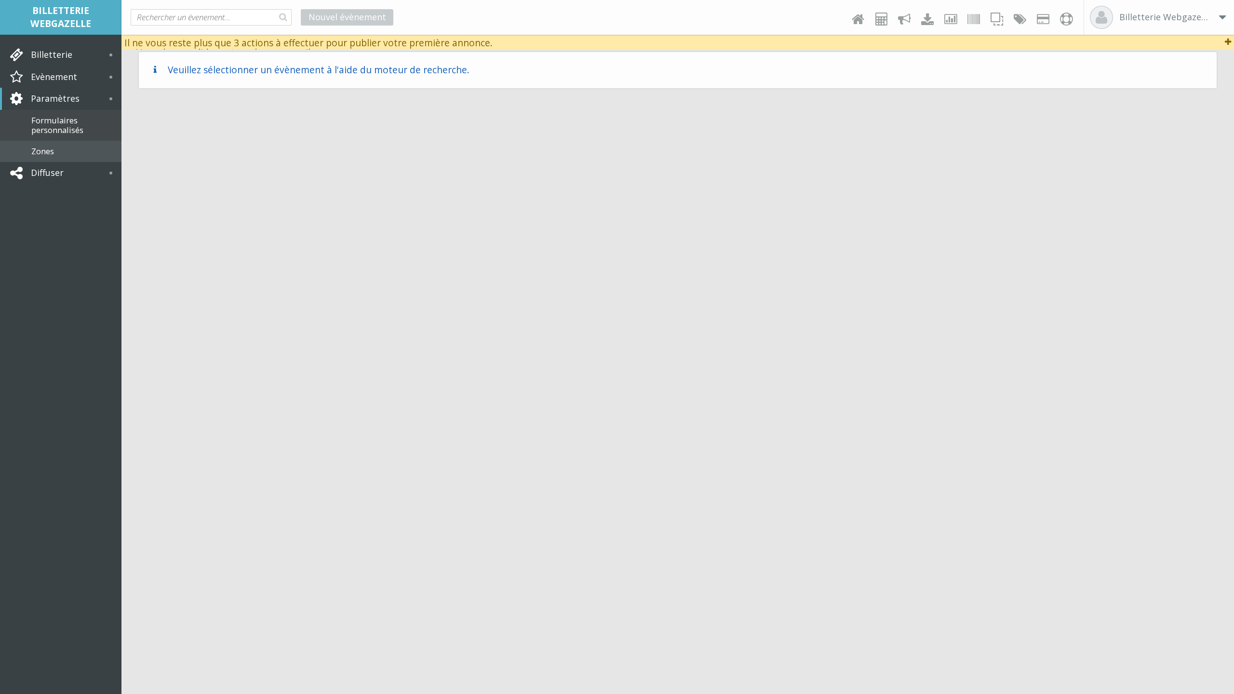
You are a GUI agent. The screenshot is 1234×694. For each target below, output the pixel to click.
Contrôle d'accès (973, 19)
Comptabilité (881, 19)
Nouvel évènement (347, 17)
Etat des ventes (950, 19)
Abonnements (1043, 19)
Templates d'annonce (996, 19)
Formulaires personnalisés (57, 125)
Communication (904, 19)
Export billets (927, 19)
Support (1066, 19)
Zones (42, 151)
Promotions (1020, 19)
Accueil (858, 19)
